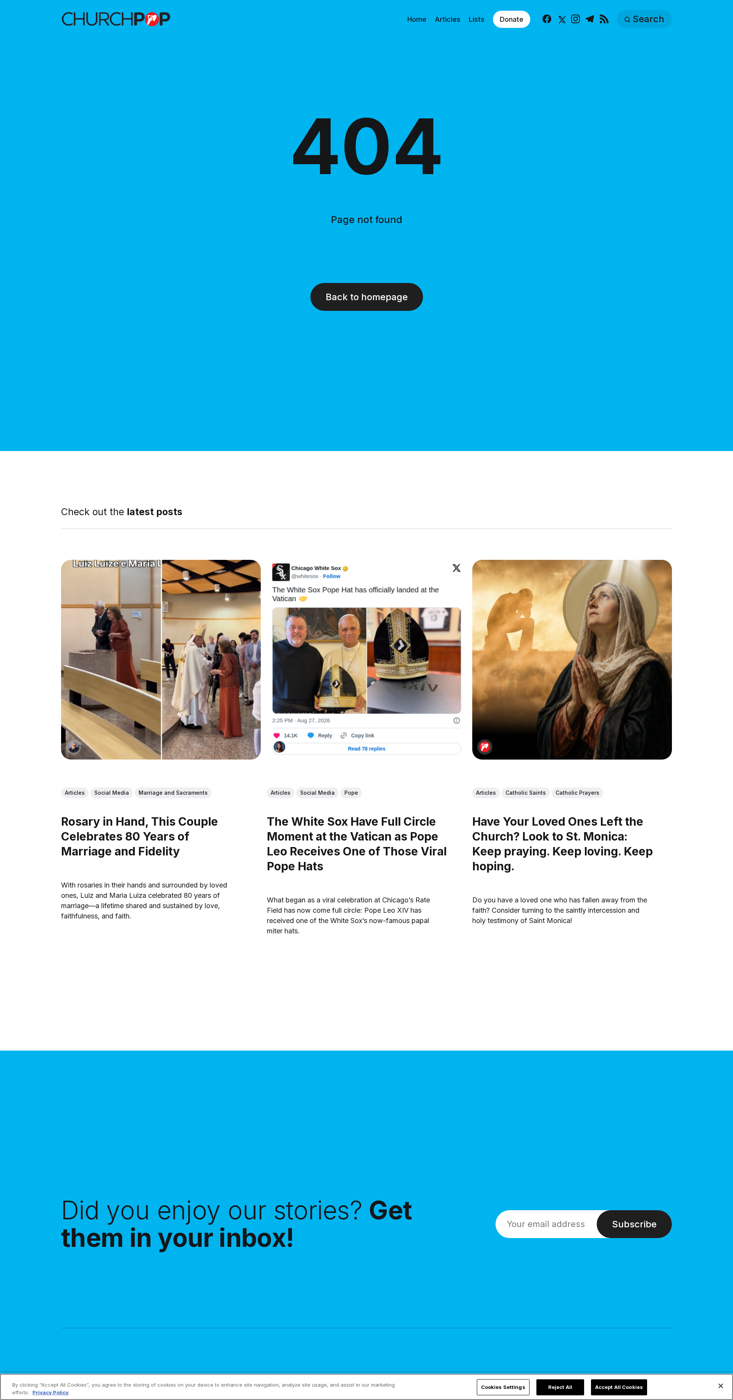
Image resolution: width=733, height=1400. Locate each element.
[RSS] (604, 19)
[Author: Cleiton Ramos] (73, 746)
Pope (351, 792)
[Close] (720, 1385)
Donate (511, 19)
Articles (447, 19)
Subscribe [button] (634, 1224)
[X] (561, 19)
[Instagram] (575, 19)
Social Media (111, 792)
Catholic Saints (525, 792)
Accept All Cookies (619, 1387)
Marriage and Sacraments (173, 792)
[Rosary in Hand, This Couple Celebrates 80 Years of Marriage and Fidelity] (161, 660)
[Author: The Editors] (485, 746)
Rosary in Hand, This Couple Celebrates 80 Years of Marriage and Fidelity (139, 836)
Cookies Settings (503, 1387)
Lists (476, 19)
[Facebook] (546, 19)
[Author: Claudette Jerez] (279, 746)
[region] (366, 1387)
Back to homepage (367, 296)
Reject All (560, 1387)
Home (416, 19)
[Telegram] (589, 19)
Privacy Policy (50, 1392)
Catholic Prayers (577, 792)
